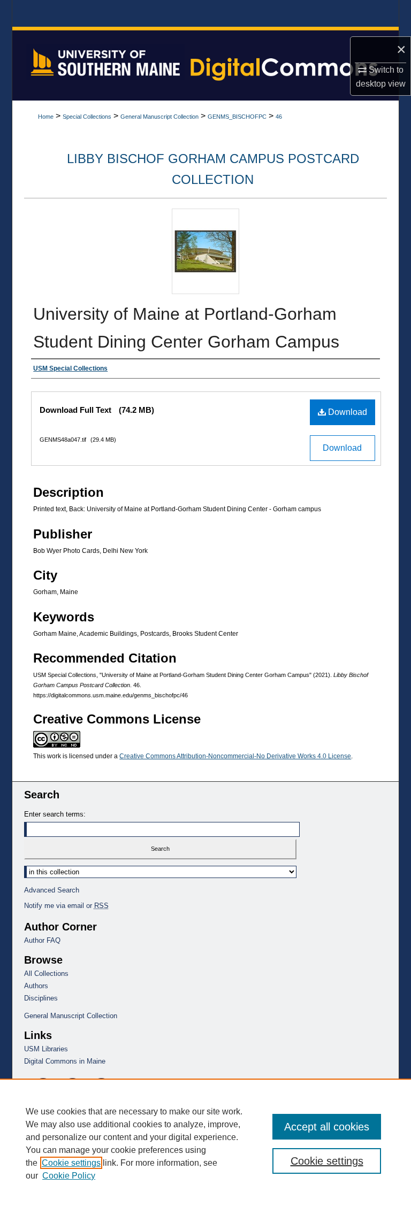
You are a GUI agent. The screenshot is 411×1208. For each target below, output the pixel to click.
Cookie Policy (68, 1175)
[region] (205, 1143)
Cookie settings (71, 1162)
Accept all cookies (326, 1127)
